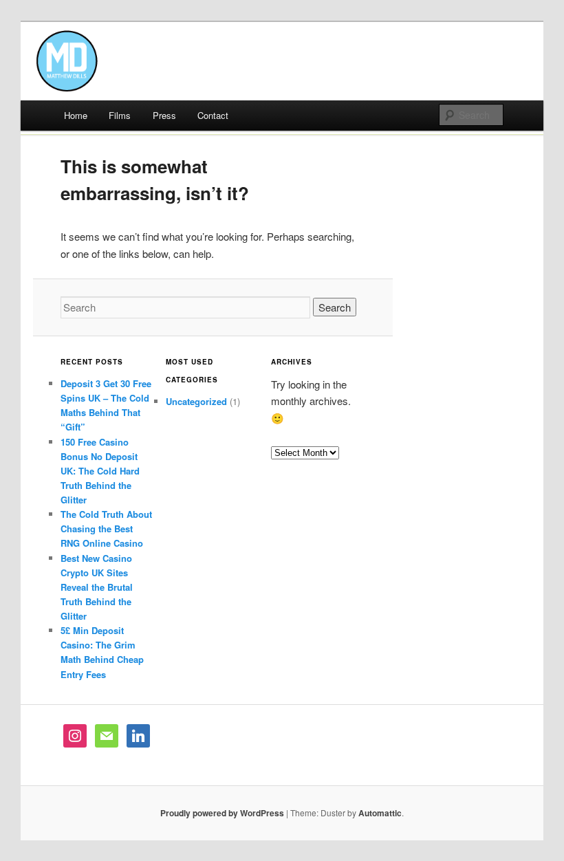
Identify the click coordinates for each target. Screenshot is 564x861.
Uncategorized (196, 401)
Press (164, 115)
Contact (212, 115)
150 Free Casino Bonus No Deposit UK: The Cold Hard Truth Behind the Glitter (100, 471)
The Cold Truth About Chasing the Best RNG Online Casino (106, 528)
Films (120, 115)
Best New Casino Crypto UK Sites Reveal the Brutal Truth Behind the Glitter (97, 587)
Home (75, 115)
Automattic (380, 813)
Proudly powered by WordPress (222, 813)
